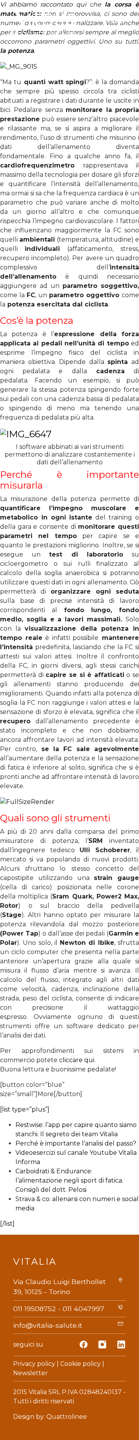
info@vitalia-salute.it (47, 1325)
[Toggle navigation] (117, 22)
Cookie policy (80, 1363)
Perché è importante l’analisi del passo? (75, 1143)
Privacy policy (34, 1363)
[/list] (7, 1223)
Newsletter (30, 1373)
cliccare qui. (77, 1060)
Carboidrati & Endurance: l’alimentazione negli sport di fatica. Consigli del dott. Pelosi (69, 1180)
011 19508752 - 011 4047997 (58, 1309)
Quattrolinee (66, 1416)
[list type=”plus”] (24, 1109)
